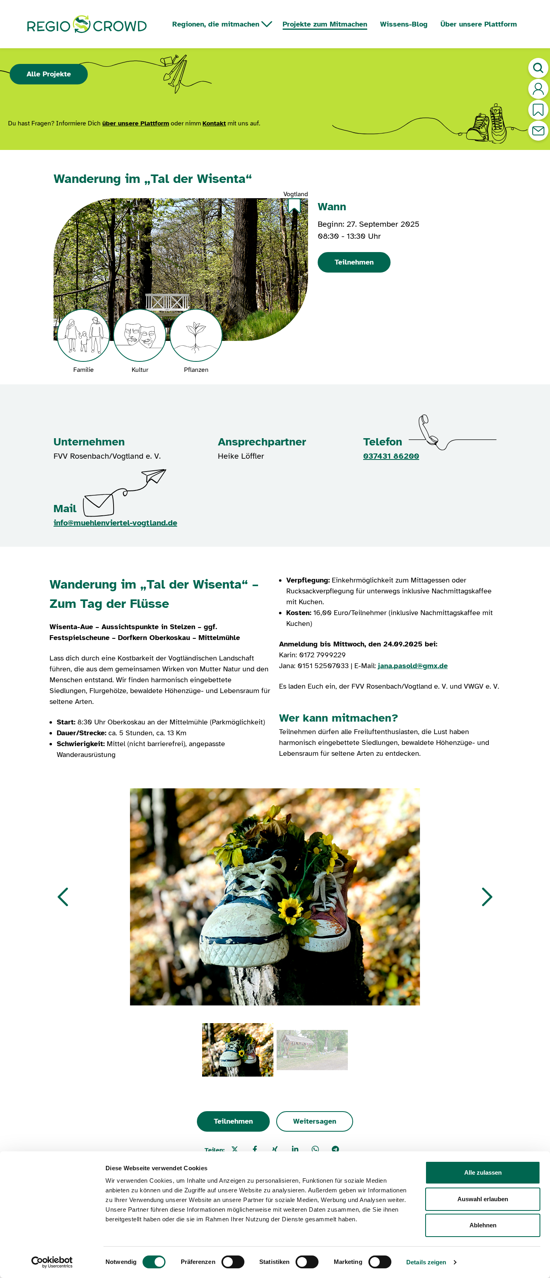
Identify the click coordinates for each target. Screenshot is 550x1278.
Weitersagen (314, 1121)
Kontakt (214, 123)
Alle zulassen (483, 1172)
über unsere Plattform (135, 123)
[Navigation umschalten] (266, 24)
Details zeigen (426, 1262)
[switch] (232, 1261)
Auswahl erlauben (482, 1199)
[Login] (538, 89)
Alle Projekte (49, 74)
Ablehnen (482, 1225)
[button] (63, 897)
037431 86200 (391, 456)
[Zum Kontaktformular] (538, 131)
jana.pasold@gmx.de (413, 665)
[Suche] (538, 68)
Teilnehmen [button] (354, 262)
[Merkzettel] (294, 205)
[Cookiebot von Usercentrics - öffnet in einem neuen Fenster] (52, 1262)
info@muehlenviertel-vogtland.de (115, 523)
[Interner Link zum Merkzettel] (538, 110)
